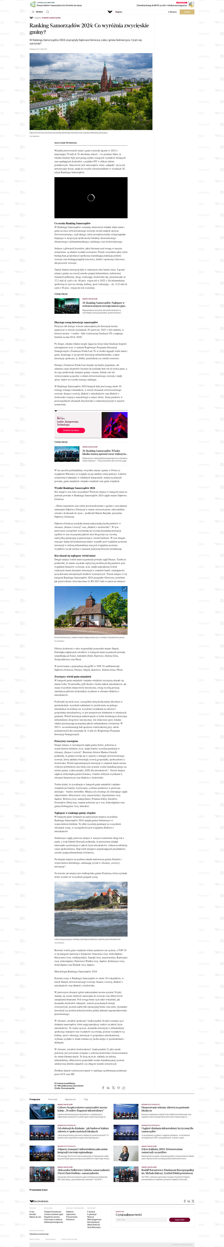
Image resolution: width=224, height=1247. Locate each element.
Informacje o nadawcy (53, 1219)
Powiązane (35, 1099)
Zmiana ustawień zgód (53, 1214)
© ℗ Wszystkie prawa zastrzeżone (68, 1086)
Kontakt (33, 1214)
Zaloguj (187, 12)
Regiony (38, 18)
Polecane (52, 1099)
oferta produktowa (69, 1239)
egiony (118, 12)
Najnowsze (70, 1099)
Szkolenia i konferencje (39, 1234)
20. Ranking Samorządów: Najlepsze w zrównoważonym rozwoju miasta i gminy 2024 (104, 304)
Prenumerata (71, 1217)
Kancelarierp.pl (93, 1222)
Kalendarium (51, 1239)
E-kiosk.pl (91, 1212)
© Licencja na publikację (64, 1083)
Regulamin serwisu (52, 1217)
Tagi (86, 1099)
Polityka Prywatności (52, 1212)
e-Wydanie (172, 12)
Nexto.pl (90, 1217)
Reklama (70, 1212)
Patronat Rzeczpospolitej (151, 1104)
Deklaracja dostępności (53, 1222)
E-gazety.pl (91, 1214)
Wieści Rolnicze (93, 1225)
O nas (32, 1212)
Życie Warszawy (94, 1227)
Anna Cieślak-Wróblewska (65, 143)
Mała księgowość (94, 1219)
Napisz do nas (35, 1217)
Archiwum (70, 1219)
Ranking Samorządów (51, 18)
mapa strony (35, 1239)
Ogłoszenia (71, 1214)
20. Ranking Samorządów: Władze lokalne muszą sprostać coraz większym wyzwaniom (104, 452)
